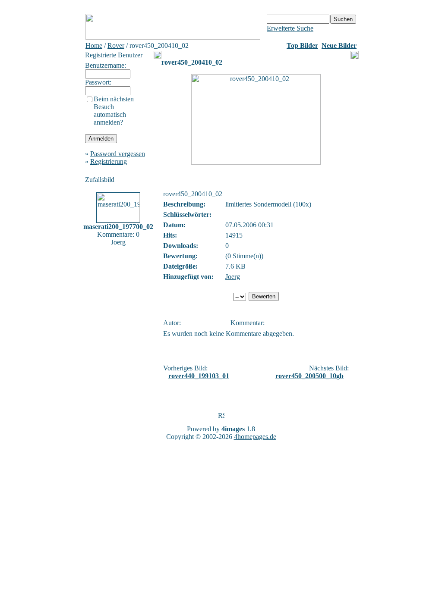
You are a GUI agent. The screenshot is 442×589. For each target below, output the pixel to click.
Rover (115, 45)
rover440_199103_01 (198, 375)
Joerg (232, 276)
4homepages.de (255, 436)
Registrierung (108, 161)
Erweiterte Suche (290, 28)
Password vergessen (117, 153)
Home (93, 45)
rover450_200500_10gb (309, 375)
